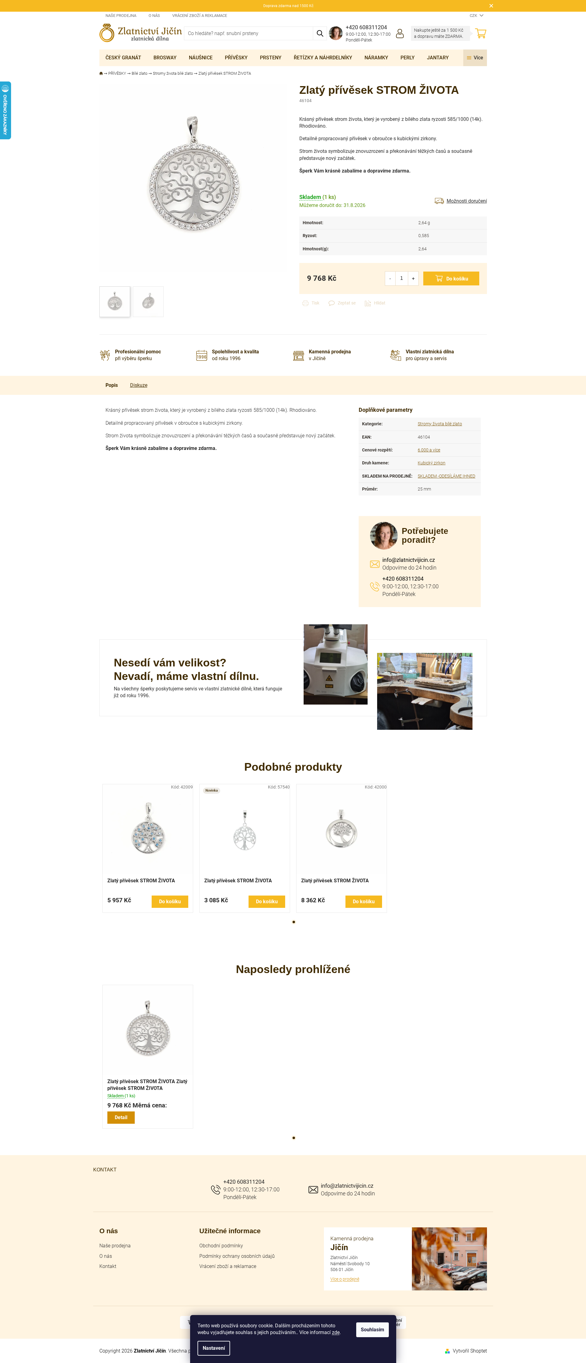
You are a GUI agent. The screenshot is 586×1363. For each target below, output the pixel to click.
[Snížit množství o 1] (390, 278)
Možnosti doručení (467, 201)
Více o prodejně (344, 1279)
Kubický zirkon (431, 462)
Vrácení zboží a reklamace (199, 15)
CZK (474, 15)
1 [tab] (293, 922)
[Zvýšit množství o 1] (413, 278)
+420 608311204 (403, 578)
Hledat (320, 33)
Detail (121, 1117)
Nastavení (214, 1348)
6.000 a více (429, 449)
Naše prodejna (121, 15)
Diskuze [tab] (138, 385)
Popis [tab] (112, 385)
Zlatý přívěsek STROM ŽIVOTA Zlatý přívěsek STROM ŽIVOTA (147, 1085)
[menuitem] (123, 58)
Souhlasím (372, 1330)
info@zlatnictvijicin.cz (408, 560)
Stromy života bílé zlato (440, 423)
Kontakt (107, 1266)
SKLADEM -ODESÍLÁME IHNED (446, 476)
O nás (154, 15)
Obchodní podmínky (221, 1246)
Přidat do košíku (451, 278)
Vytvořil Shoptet (470, 1351)
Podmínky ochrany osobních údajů (237, 1256)
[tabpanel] (147, 848)
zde (336, 1332)
